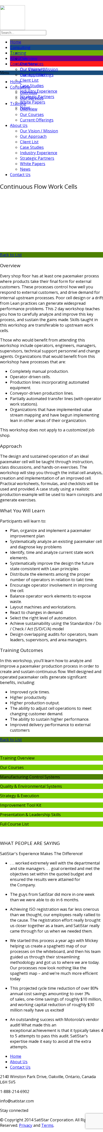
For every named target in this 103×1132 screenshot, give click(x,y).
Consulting (20, 87)
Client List (29, 80)
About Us (19, 125)
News (25, 169)
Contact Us (20, 174)
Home (15, 81)
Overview (28, 58)
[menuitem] (61, 69)
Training (18, 103)
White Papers (32, 102)
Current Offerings (37, 120)
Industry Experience (38, 91)
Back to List (11, 255)
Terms (47, 1125)
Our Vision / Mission (39, 69)
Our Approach (33, 74)
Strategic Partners (37, 158)
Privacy (25, 1125)
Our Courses (32, 114)
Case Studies (32, 85)
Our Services (32, 98)
